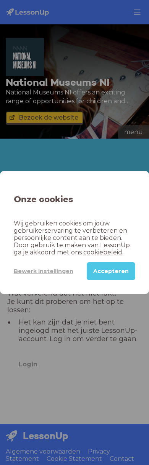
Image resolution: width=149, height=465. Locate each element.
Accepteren (111, 271)
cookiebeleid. (103, 252)
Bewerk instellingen (43, 271)
